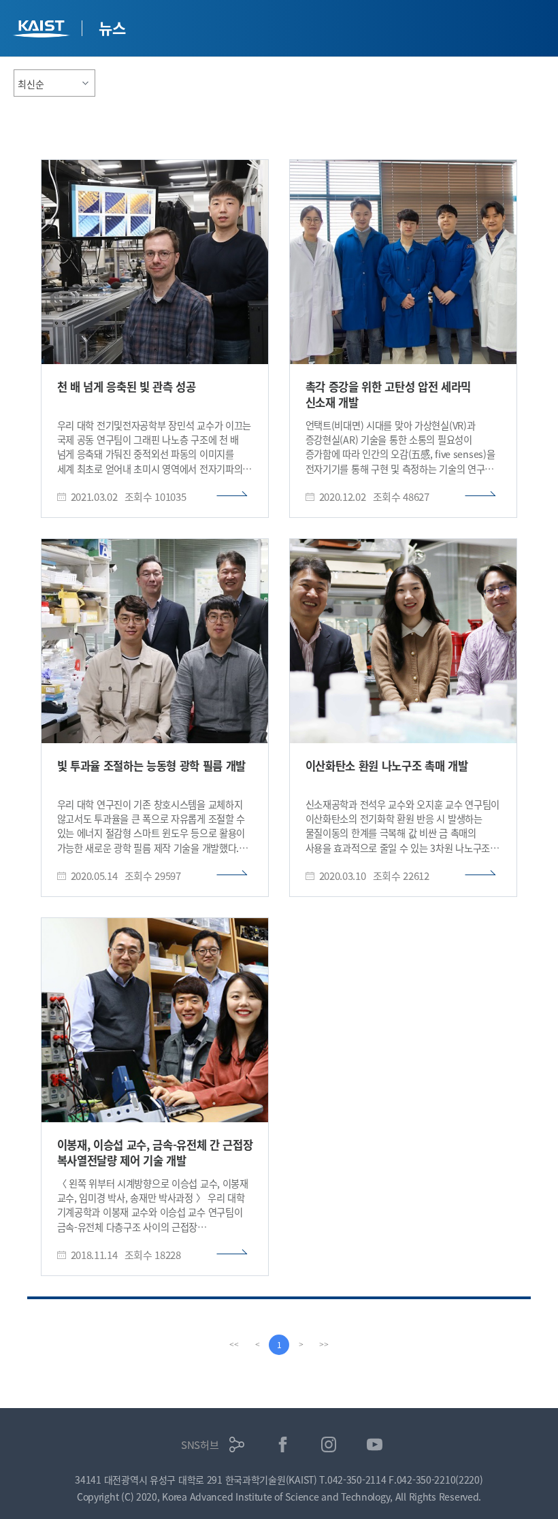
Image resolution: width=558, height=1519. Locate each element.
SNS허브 (200, 1444)
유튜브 (374, 1444)
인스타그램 (329, 1444)
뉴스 (112, 27)
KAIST (43, 30)
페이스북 (283, 1444)
